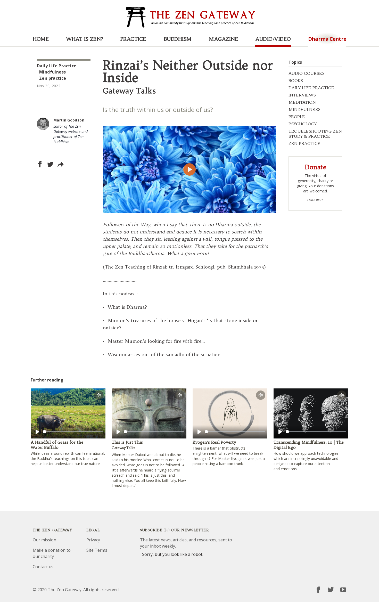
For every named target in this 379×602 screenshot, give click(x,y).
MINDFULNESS (304, 109)
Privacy (93, 540)
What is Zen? (84, 39)
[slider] (73, 431)
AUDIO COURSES (307, 73)
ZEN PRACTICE (304, 143)
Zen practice (52, 78)
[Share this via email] (60, 164)
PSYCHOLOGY (303, 123)
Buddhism (177, 39)
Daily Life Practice (57, 66)
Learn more (315, 200)
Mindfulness (52, 72)
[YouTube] (343, 590)
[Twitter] (331, 590)
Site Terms (96, 550)
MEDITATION (302, 102)
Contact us (43, 567)
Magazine (223, 39)
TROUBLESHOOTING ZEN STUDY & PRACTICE (315, 133)
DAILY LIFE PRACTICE (311, 87)
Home (41, 39)
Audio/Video (273, 39)
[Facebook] (318, 590)
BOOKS (296, 80)
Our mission (44, 540)
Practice (133, 39)
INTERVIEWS (302, 94)
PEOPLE (297, 116)
